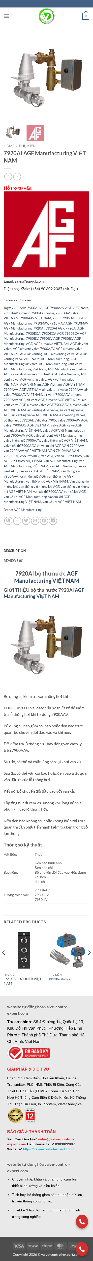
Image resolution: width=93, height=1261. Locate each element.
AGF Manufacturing (55, 359)
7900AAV (19, 308)
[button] (7, 16)
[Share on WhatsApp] (8, 521)
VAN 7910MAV (59, 451)
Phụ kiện (27, 146)
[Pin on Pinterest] (44, 521)
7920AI (38, 328)
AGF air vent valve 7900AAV (33, 349)
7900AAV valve (42, 313)
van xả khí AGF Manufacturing (25, 497)
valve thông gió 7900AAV (22, 440)
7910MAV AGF (61, 323)
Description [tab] (15, 551)
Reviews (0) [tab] (13, 561)
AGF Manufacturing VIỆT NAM (44, 593)
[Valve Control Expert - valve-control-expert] (46, 16)
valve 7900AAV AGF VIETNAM (26, 425)
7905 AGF (69, 318)
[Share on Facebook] (17, 521)
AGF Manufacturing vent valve (61, 364)
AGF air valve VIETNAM (51, 344)
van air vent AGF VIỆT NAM (39, 471)
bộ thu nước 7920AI (18, 420)
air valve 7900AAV (69, 390)
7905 (57, 318)
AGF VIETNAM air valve (36, 390)
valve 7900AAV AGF (72, 420)
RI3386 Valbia (59, 979)
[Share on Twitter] (26, 521)
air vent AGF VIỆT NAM (63, 400)
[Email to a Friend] (35, 521)
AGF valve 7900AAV (35, 374)
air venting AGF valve (42, 410)
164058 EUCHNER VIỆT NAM (22, 981)
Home (9, 146)
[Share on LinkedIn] (53, 521)
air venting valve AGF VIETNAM (34, 415)
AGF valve (11, 374)
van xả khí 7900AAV (47, 492)
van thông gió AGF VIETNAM (47, 481)
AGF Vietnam (52, 384)
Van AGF (47, 456)
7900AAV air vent (17, 313)
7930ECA (33, 334)
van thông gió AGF (32, 476)
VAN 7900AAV (73, 446)
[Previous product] (17, 176)
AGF (29, 344)
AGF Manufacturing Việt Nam (25, 369)
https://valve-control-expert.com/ (48, 1149)
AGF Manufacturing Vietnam (68, 369)
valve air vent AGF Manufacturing (58, 435)
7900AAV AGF (38, 308)
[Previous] (11, 77)
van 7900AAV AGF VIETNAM (25, 451)
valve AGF (58, 425)
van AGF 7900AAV (68, 456)
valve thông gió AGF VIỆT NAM (64, 440)
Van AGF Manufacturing (60, 461)
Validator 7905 (45, 420)
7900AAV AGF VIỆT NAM (69, 308)
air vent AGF (35, 400)
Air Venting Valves (72, 415)
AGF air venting (31, 354)
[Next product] (8, 176)
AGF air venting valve (59, 354)
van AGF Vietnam (62, 466)
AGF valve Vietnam (65, 374)
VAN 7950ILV (29, 456)
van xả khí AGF (74, 492)
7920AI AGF (55, 328)
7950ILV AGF (50, 338)
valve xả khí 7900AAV (19, 446)
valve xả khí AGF (49, 446)
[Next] (81, 77)
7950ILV (32, 338)
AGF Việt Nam (30, 384)
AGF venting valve (33, 379)
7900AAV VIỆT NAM (35, 318)
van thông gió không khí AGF (39, 487)
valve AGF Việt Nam (57, 430)
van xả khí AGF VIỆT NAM (62, 502)
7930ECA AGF (52, 334)
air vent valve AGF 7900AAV (47, 405)
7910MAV (40, 323)
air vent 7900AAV (56, 395)
